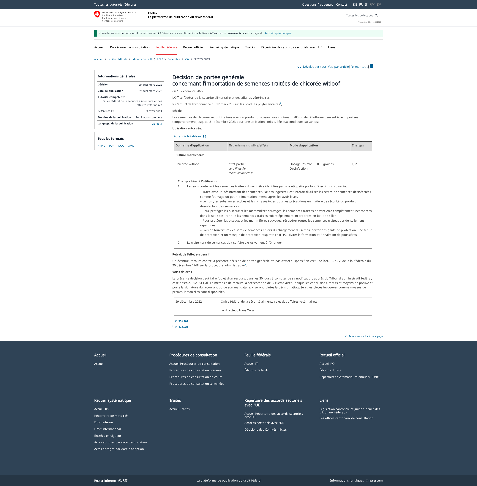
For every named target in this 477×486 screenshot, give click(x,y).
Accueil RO (327, 363)
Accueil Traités (179, 409)
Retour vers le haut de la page (363, 336)
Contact (341, 4)
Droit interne (103, 422)
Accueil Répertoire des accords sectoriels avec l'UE (273, 415)
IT (366, 4)
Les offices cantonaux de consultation (346, 418)
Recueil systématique (277, 33)
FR (361, 4)
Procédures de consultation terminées (196, 383)
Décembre (174, 59)
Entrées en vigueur (107, 435)
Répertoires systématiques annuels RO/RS (350, 377)
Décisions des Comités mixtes (265, 429)
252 (187, 59)
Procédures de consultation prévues (195, 370)
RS (181, 321)
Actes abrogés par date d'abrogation (120, 442)
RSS (123, 480)
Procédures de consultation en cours (195, 377)
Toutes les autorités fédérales (115, 4)
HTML (101, 145)
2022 (160, 59)
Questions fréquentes (317, 4)
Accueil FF (251, 363)
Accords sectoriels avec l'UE (264, 423)
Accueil (98, 59)
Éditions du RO (330, 370)
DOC (121, 145)
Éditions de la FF (142, 59)
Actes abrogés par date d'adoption (119, 449)
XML (131, 145)
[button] (130, 47)
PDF (111, 145)
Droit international (107, 429)
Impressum (375, 480)
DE (355, 4)
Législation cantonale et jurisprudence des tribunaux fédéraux (350, 410)
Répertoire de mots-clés (111, 416)
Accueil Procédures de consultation (194, 363)
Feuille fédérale (117, 59)
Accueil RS (101, 409)
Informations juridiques (347, 480)
